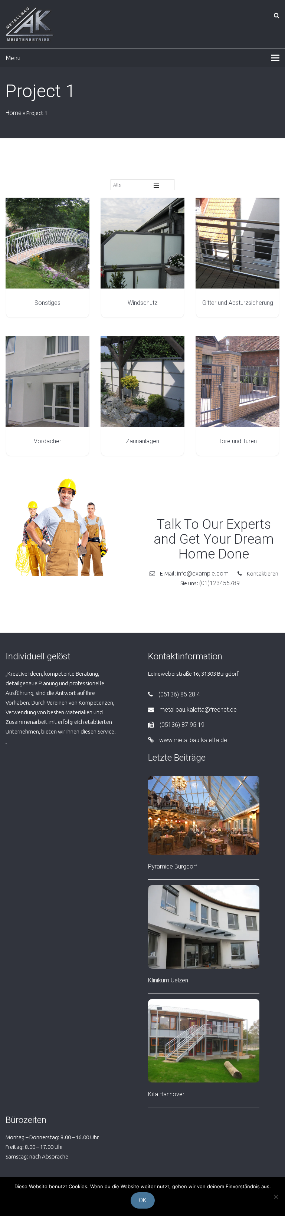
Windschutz (142, 302)
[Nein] (275, 1196)
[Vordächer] (47, 381)
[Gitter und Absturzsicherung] (237, 243)
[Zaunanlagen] (142, 381)
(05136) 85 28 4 (179, 694)
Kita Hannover (166, 1094)
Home (14, 112)
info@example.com (203, 573)
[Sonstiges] (47, 243)
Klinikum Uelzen (168, 980)
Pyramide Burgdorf (172, 866)
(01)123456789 (219, 583)
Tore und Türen (238, 441)
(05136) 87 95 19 (182, 724)
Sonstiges (47, 302)
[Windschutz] (142, 243)
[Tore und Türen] (237, 381)
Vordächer (47, 441)
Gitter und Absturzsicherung (237, 302)
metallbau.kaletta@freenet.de (198, 709)
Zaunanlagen (142, 441)
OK (143, 1200)
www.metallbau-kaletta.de (193, 740)
